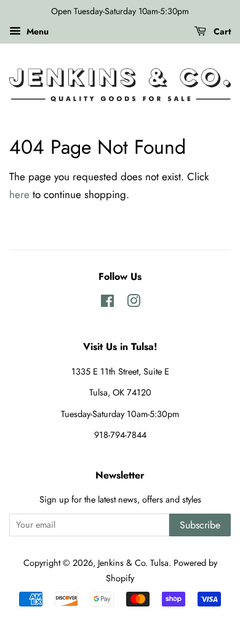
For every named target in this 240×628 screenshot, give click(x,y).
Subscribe (200, 525)
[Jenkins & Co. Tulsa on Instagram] (133, 303)
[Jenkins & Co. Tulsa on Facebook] (107, 303)
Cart (221, 31)
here (19, 194)
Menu (36, 31)
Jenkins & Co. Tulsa (133, 563)
